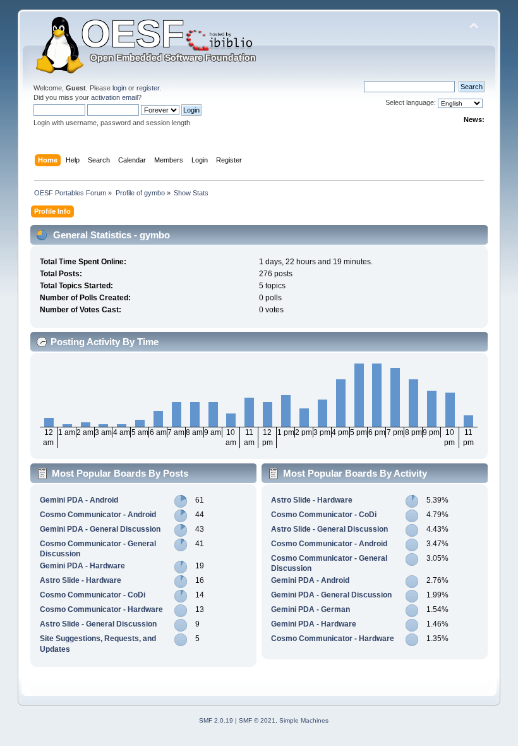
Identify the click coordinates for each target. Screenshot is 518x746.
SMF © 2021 (257, 720)
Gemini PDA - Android (79, 500)
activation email (114, 97)
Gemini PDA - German (310, 609)
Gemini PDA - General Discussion (100, 529)
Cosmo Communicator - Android (98, 514)
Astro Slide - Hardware (80, 580)
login (119, 88)
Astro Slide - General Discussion (98, 624)
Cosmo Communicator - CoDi (92, 594)
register (147, 88)
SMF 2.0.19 (216, 720)
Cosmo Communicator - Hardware (101, 609)
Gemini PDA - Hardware (82, 565)
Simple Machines (303, 720)
